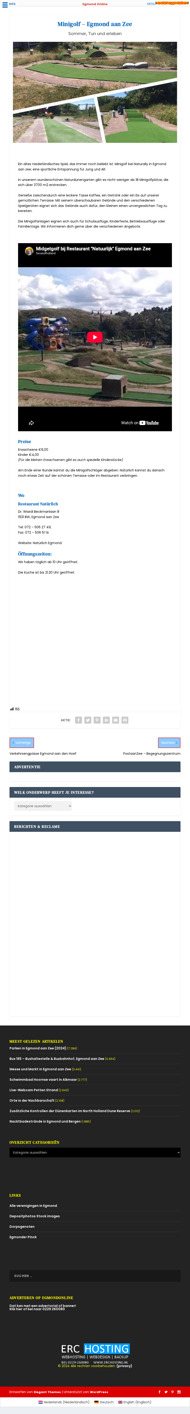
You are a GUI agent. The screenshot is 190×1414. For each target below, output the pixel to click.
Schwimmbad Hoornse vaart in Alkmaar (43, 1079)
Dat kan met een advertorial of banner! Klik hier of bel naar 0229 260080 (43, 1307)
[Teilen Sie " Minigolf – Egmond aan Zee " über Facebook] (78, 720)
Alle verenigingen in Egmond (33, 1205)
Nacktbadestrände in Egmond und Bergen (45, 1121)
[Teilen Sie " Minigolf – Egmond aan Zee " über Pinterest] (97, 720)
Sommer (77, 33)
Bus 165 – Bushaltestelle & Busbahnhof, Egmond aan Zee (57, 1058)
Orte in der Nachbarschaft (32, 1100)
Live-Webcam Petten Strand (34, 1090)
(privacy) (124, 1366)
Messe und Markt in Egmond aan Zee (40, 1069)
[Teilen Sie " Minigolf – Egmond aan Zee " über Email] (115, 720)
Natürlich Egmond (47, 543)
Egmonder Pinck (23, 1237)
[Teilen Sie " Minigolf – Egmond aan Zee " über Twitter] (87, 720)
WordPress (99, 1392)
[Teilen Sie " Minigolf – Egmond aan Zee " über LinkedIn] (106, 720)
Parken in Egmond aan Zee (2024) (38, 1048)
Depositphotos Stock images (35, 1216)
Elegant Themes (47, 1392)
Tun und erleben (105, 33)
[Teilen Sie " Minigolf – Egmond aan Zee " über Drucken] (125, 720)
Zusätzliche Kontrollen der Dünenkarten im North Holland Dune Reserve (70, 1111)
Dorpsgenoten (22, 1226)
